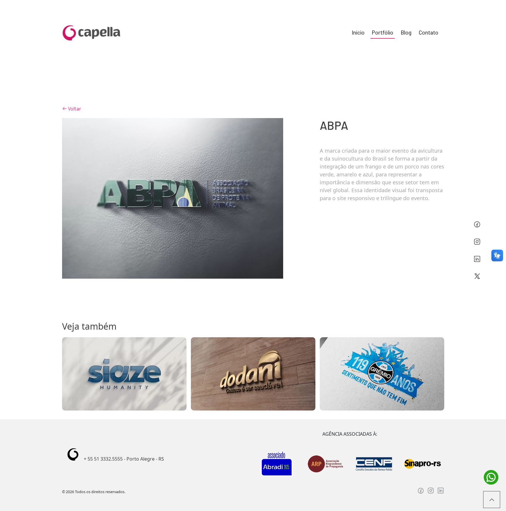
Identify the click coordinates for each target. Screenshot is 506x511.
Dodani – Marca (253, 374)
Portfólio (382, 32)
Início (358, 32)
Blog (406, 32)
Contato (428, 32)
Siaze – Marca (124, 374)
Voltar (74, 108)
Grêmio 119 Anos (382, 374)
